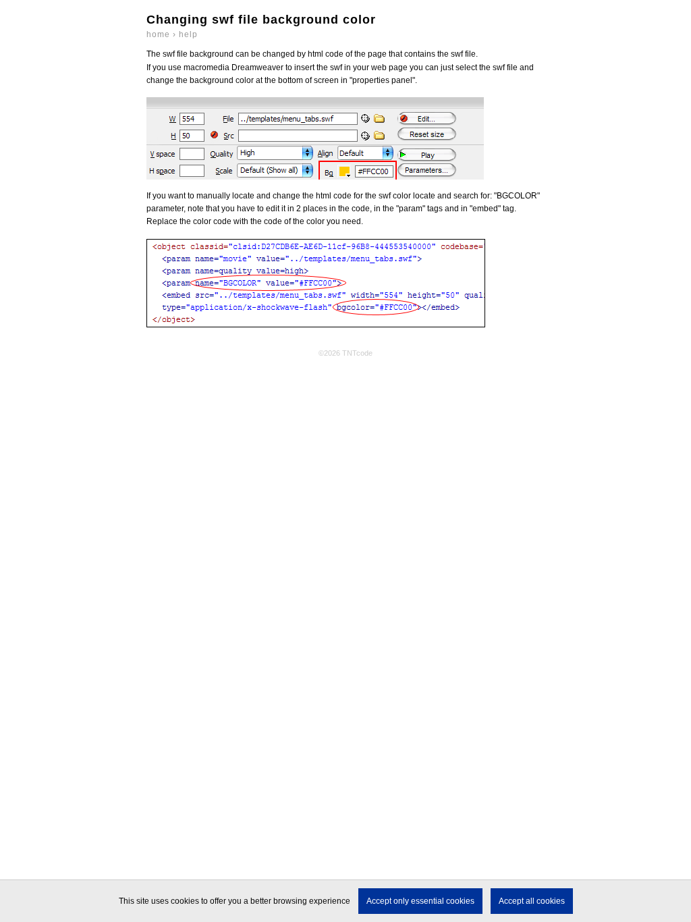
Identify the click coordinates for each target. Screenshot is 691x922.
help (188, 34)
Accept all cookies (532, 901)
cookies (185, 901)
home (158, 34)
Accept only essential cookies (420, 901)
